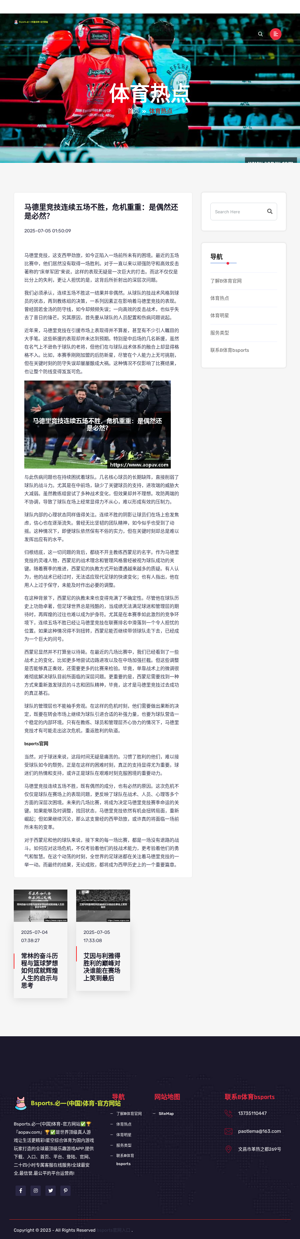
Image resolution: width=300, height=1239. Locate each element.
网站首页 (104, 11)
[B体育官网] (35, 21)
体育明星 (188, 11)
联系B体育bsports (245, 11)
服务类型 (212, 11)
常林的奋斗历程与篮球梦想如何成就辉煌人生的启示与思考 (39, 970)
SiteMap (166, 1113)
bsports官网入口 (113, 1230)
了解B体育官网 (134, 11)
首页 (133, 111)
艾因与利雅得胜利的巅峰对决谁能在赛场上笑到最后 (101, 967)
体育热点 (164, 11)
